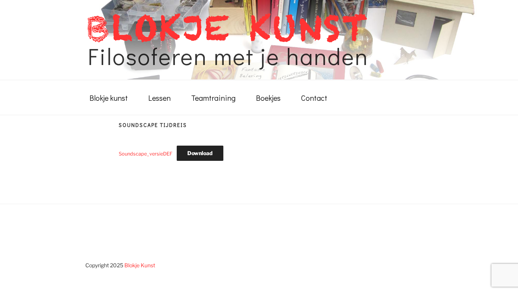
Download (200, 153)
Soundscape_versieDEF (146, 153)
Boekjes (268, 98)
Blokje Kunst (139, 265)
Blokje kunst (108, 98)
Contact (314, 98)
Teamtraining (213, 98)
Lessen (159, 98)
